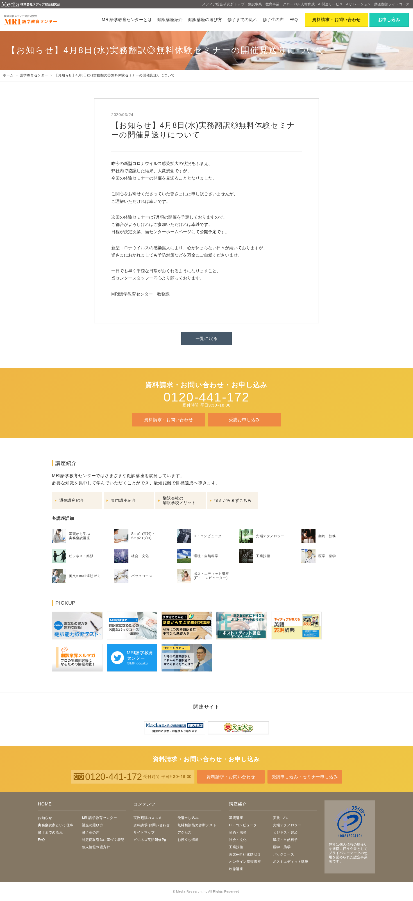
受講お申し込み (244, 419)
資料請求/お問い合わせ (151, 825)
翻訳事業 (255, 4)
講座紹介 (238, 804)
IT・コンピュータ (243, 825)
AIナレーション (358, 4)
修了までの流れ (242, 19)
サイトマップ (144, 832)
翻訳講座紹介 (170, 19)
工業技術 (236, 847)
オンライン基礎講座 (245, 862)
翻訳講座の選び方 (205, 19)
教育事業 (273, 4)
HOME (45, 804)
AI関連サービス (330, 4)
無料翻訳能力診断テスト (197, 825)
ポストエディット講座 (290, 862)
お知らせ (45, 818)
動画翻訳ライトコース (392, 4)
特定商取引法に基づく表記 (103, 840)
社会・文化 (238, 840)
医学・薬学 (282, 847)
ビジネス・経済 (285, 832)
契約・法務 (238, 832)
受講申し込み (188, 818)
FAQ (293, 19)
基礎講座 (236, 818)
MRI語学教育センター (99, 818)
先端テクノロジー (287, 825)
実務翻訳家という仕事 (55, 825)
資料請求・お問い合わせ (168, 419)
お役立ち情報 (188, 840)
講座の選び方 (92, 825)
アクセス (185, 832)
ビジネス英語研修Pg (149, 840)
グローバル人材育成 (299, 4)
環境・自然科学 (285, 840)
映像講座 (236, 869)
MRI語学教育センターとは (127, 19)
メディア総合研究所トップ (223, 4)
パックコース (283, 854)
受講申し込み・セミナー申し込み (305, 776)
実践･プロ (281, 818)
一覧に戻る (207, 338)
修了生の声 (273, 19)
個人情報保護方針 (96, 847)
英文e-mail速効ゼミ (245, 854)
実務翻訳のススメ (147, 818)
